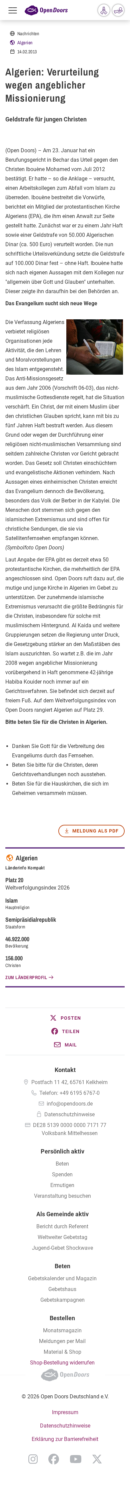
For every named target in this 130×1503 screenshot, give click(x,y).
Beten (62, 1164)
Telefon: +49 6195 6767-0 (69, 1093)
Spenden (62, 1174)
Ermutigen (62, 1185)
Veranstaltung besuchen (62, 1196)
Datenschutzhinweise (69, 1114)
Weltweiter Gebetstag (62, 1237)
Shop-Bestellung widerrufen (62, 1362)
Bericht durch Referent (62, 1226)
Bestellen (62, 1318)
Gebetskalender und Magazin (62, 1278)
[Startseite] (46, 10)
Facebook (53, 1459)
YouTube (75, 1459)
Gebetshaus (62, 1289)
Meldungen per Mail (62, 1341)
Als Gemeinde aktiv (62, 1214)
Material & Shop (62, 1352)
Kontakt (65, 1069)
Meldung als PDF (95, 831)
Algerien (25, 43)
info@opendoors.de (70, 1104)
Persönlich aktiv (62, 1151)
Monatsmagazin (62, 1330)
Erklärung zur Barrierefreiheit (65, 1439)
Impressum (65, 1412)
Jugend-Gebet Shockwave (62, 1248)
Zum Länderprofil (26, 977)
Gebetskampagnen (62, 1300)
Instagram (33, 1459)
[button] (65, 1018)
